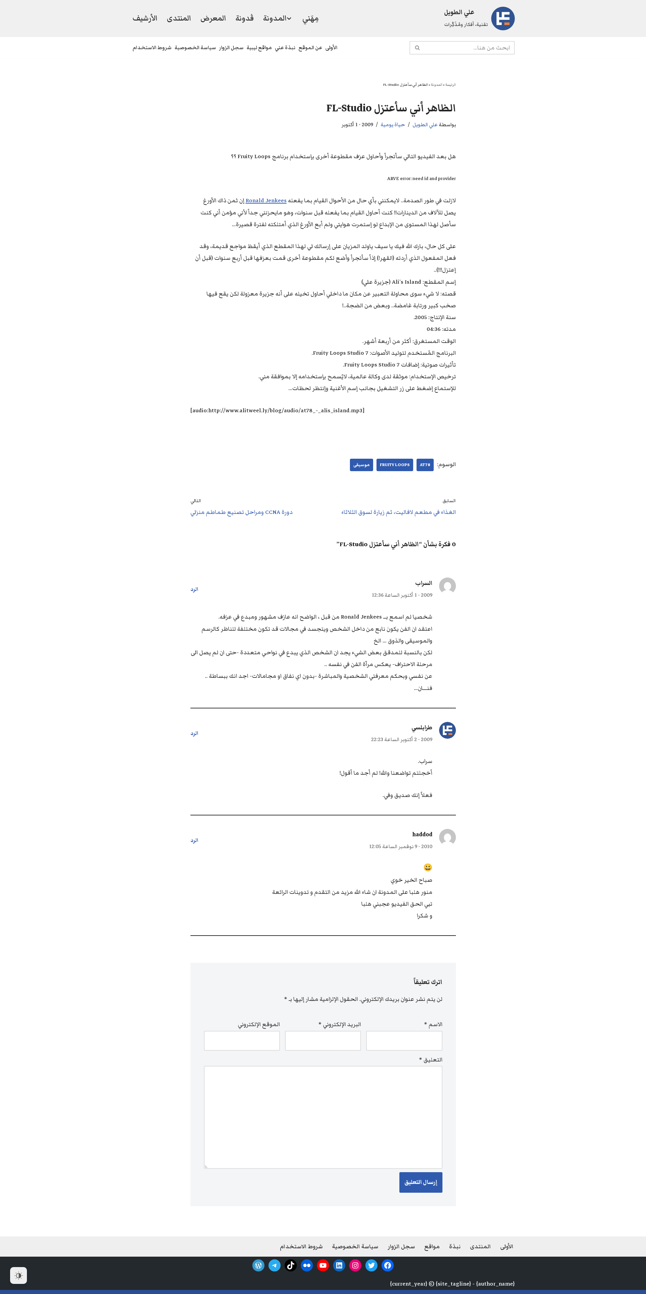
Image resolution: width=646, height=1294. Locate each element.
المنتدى (179, 18)
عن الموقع (310, 47)
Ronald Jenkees (266, 200)
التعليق (430, 1059)
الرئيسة (450, 85)
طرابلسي (421, 727)
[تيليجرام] (274, 1265)
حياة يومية (393, 124)
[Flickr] (307, 1265)
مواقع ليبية (259, 47)
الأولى (331, 47)
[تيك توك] (291, 1265)
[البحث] (417, 48)
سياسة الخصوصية (195, 47)
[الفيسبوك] (388, 1265)
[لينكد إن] (339, 1265)
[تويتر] (371, 1265)
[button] (289, 18)
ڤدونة (245, 18)
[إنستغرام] (355, 1265)
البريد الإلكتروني (339, 1024)
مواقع (432, 1246)
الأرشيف (145, 18)
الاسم (433, 1024)
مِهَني (310, 18)
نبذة (455, 1246)
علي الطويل (425, 124)
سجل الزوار (231, 47)
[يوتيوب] (323, 1265)
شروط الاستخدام (152, 47)
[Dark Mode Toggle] (18, 1275)
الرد (194, 589)
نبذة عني (285, 47)
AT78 (425, 464)
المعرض (213, 18)
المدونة (436, 85)
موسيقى (361, 464)
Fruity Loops (395, 464)
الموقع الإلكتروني (259, 1024)
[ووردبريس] (258, 1265)
